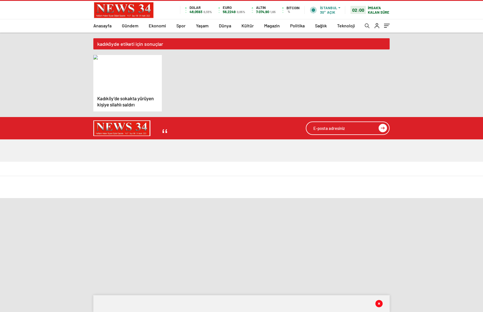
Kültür (248, 25)
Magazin (272, 25)
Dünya (225, 25)
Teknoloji (346, 25)
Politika (297, 25)
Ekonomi (157, 25)
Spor (181, 25)
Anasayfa (102, 25)
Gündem (130, 25)
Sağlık (321, 25)
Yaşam (202, 25)
